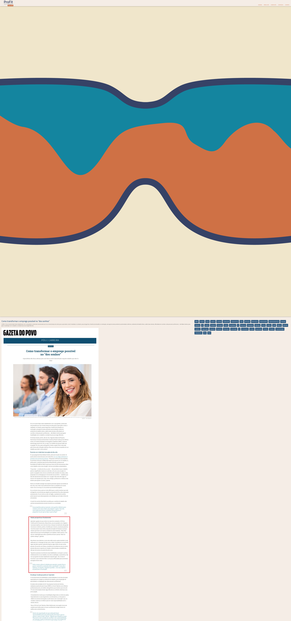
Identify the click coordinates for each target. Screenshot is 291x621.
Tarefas (266, 329)
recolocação (234, 329)
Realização (226, 329)
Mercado (285, 325)
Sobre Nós (273, 5)
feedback (213, 325)
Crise (241, 321)
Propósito (219, 329)
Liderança (257, 325)
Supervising (258, 329)
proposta (212, 329)
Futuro (225, 325)
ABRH (196, 321)
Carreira (202, 321)
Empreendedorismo (274, 321)
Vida (205, 333)
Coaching (219, 321)
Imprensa (243, 325)
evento (207, 325)
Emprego (283, 321)
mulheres (197, 329)
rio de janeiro (245, 329)
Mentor (279, 325)
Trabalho (272, 329)
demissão (247, 321)
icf (238, 325)
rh (239, 329)
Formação (219, 325)
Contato (287, 5)
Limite (263, 325)
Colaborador (226, 321)
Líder (274, 325)
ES (202, 325)
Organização (205, 329)
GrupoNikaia (232, 325)
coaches (213, 321)
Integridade (250, 325)
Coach (207, 321)
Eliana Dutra (255, 321)
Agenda (260, 5)
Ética (209, 333)
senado (252, 329)
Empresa (197, 325)
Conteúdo (280, 5)
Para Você (266, 5)
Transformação (280, 329)
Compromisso (234, 321)
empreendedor (263, 321)
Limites (269, 325)
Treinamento (198, 333)
